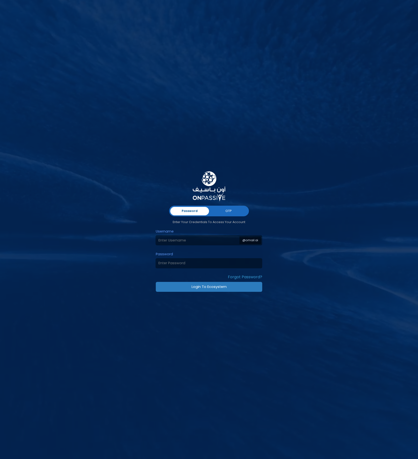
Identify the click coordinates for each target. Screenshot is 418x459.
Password (164, 254)
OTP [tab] (228, 211)
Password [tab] (190, 211)
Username (165, 231)
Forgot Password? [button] (245, 277)
